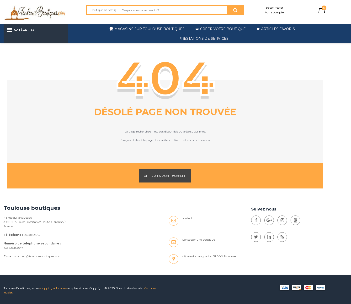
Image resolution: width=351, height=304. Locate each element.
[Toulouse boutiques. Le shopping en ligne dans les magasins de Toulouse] (256, 220)
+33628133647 (13, 247)
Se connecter (274, 7)
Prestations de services (204, 38)
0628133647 (32, 235)
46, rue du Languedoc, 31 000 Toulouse (209, 256)
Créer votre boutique (223, 29)
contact (187, 218)
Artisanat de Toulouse (35, 47)
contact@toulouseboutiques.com (38, 256)
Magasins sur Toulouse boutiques (149, 29)
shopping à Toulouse (53, 288)
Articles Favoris (278, 29)
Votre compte (274, 12)
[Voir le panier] (322, 12)
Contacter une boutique (198, 239)
